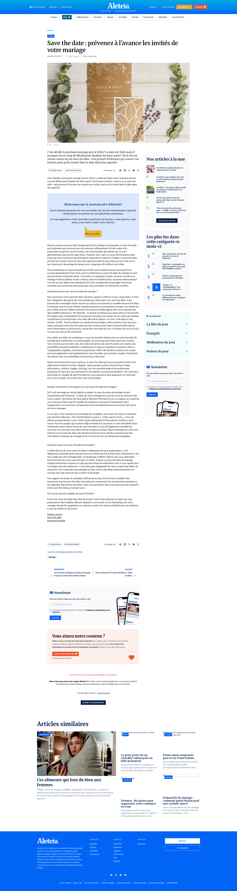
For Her (50, 30)
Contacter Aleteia (140, 883)
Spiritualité (162, 17)
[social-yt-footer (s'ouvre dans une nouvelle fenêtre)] (111, 875)
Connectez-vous (103, 693)
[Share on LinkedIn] (125, 170)
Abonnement (119, 854)
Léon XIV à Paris (178, 17)
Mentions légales (108, 883)
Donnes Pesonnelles (156, 883)
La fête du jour (157, 324)
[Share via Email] (134, 170)
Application (118, 847)
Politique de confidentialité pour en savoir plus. (165, 389)
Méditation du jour (161, 342)
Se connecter (170, 7)
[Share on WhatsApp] (138, 170)
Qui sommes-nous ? (91, 883)
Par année (141, 844)
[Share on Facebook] (120, 170)
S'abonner (182, 841)
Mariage (52, 557)
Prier (65, 17)
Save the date (54, 517)
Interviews (98, 17)
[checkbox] (50, 610)
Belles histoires (83, 17)
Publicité (117, 861)
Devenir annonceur (124, 883)
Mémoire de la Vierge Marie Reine (126, 11)
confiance (127, 780)
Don (115, 858)
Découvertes (148, 17)
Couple (168, 734)
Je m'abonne (183, 7)
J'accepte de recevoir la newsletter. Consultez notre (81, 611)
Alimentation (44, 734)
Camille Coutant (72, 56)
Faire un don (92, 233)
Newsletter (118, 844)
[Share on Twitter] (129, 170)
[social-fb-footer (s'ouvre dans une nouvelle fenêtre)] (116, 875)
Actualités (123, 17)
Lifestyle (135, 17)
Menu (55, 17)
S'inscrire (55, 618)
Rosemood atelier (56, 520)
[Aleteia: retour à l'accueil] (118, 5)
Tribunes (110, 17)
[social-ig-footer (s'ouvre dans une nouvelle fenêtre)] (125, 875)
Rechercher (67, 7)
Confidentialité (172, 883)
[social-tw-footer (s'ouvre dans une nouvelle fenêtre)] (121, 875)
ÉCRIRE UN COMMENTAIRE (93, 702)
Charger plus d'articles (167, 220)
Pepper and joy (54, 514)
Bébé (125, 734)
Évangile (153, 333)
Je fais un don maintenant (64, 654)
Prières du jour (158, 351)
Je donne (199, 7)
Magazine (117, 851)
